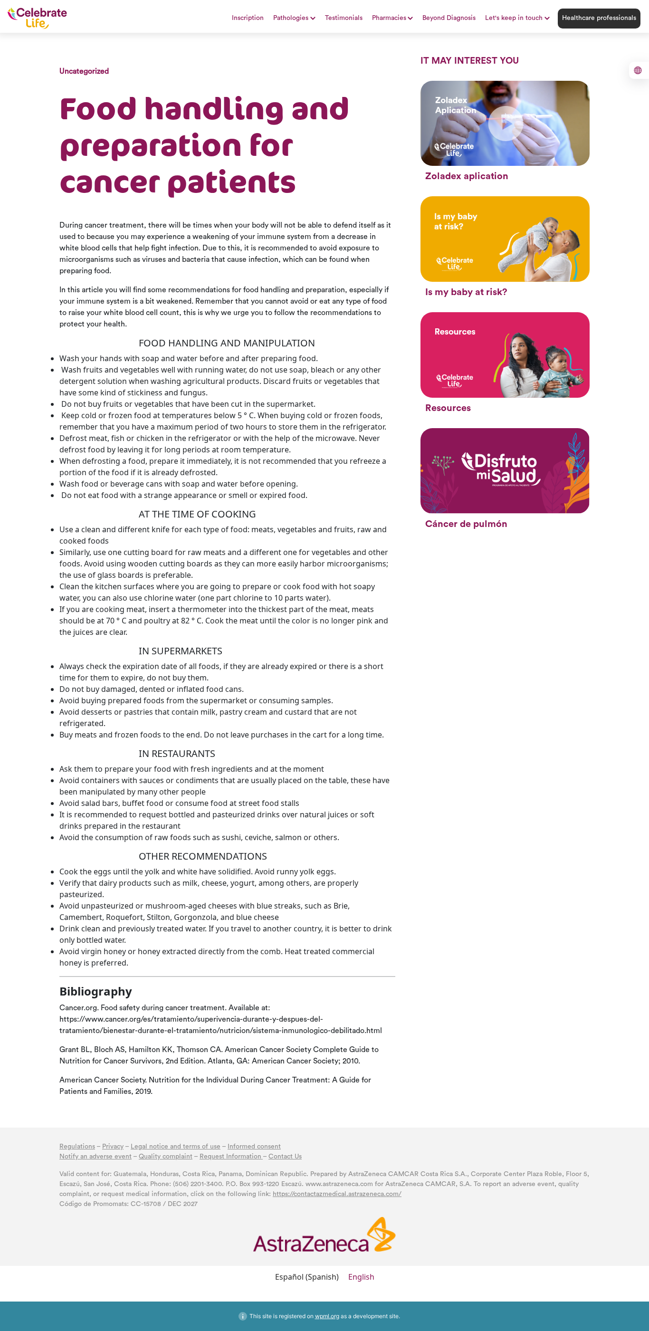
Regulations (77, 1146)
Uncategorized (84, 71)
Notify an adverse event (95, 1156)
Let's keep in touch (514, 18)
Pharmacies (389, 18)
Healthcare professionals (599, 18)
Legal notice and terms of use (175, 1146)
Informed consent (254, 1146)
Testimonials (344, 18)
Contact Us (285, 1156)
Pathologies (290, 18)
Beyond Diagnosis (449, 18)
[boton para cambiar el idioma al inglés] (639, 70)
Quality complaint (165, 1156)
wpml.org (327, 1316)
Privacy (113, 1146)
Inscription (248, 18)
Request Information (231, 1156)
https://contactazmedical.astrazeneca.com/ (337, 1194)
